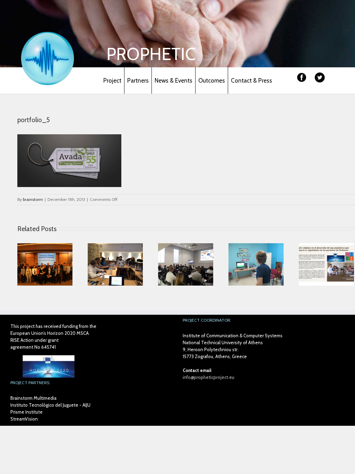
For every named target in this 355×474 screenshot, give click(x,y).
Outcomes (211, 80)
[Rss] (335, 80)
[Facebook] (301, 77)
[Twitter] (319, 77)
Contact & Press (251, 80)
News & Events (173, 80)
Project (112, 80)
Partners (138, 80)
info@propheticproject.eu (208, 377)
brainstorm (33, 199)
